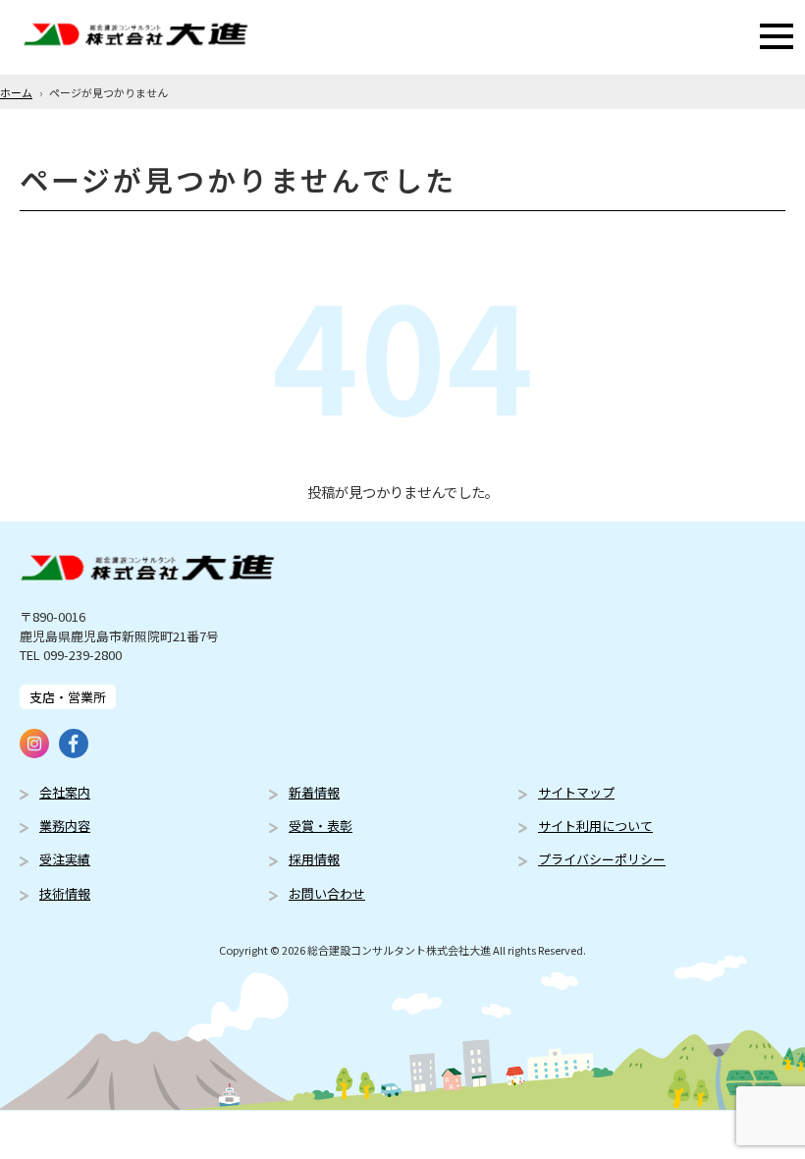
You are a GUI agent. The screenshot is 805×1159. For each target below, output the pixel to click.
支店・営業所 (67, 697)
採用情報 (314, 859)
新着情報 (314, 792)
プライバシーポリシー (602, 859)
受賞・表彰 (320, 825)
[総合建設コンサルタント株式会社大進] (135, 37)
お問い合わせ (327, 893)
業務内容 (64, 825)
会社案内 (64, 792)
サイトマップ (576, 792)
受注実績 (64, 859)
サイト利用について (595, 825)
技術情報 (64, 893)
